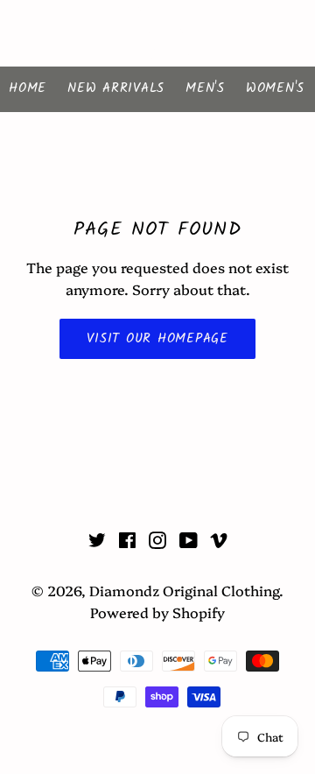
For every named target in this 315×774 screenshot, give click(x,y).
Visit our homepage (157, 338)
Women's (275, 88)
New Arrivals (115, 88)
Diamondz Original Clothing (158, 33)
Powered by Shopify (157, 612)
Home (27, 88)
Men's (205, 88)
